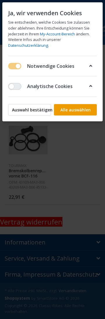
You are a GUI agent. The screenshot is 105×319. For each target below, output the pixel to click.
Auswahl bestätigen (31, 110)
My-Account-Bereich (57, 34)
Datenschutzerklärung (28, 45)
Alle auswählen (75, 110)
